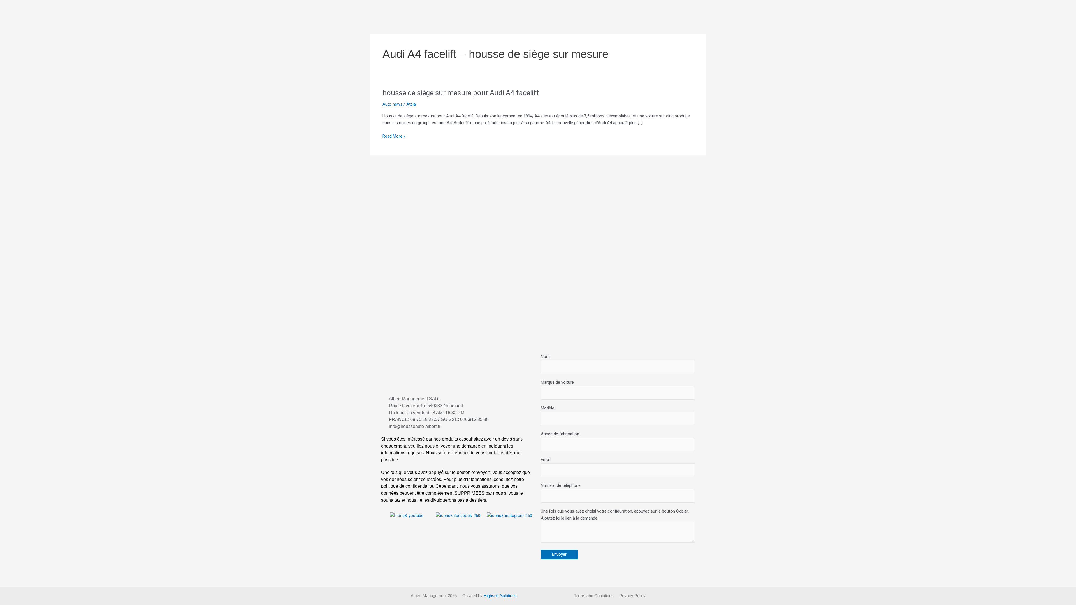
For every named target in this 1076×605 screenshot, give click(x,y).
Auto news (392, 104)
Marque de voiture (557, 382)
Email (546, 459)
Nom (545, 356)
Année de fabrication (560, 433)
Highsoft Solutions (500, 595)
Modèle (547, 408)
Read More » (393, 136)
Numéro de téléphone (561, 485)
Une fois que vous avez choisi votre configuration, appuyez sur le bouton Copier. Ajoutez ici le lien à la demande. (615, 515)
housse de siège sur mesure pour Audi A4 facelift (460, 93)
